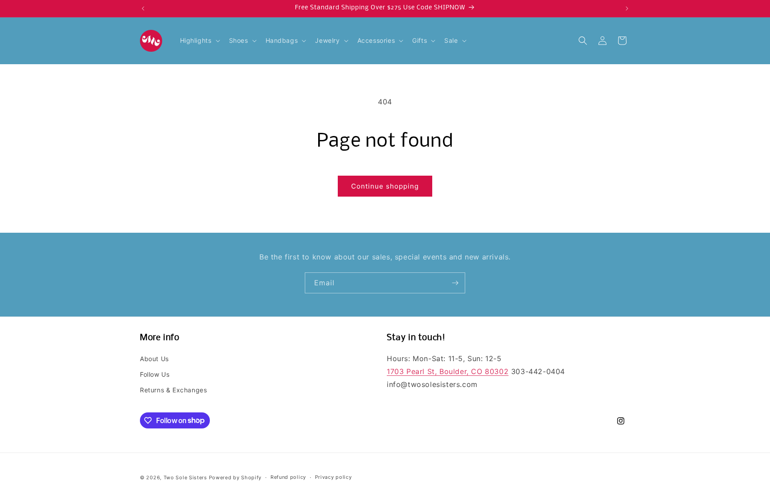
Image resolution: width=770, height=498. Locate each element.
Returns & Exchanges (173, 390)
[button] (199, 40)
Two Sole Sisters (185, 477)
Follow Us (154, 374)
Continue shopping (385, 186)
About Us (154, 358)
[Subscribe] (455, 282)
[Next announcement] (627, 8)
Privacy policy (333, 477)
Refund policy (288, 477)
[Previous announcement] (143, 8)
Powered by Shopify (235, 477)
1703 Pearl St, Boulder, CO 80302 (447, 371)
